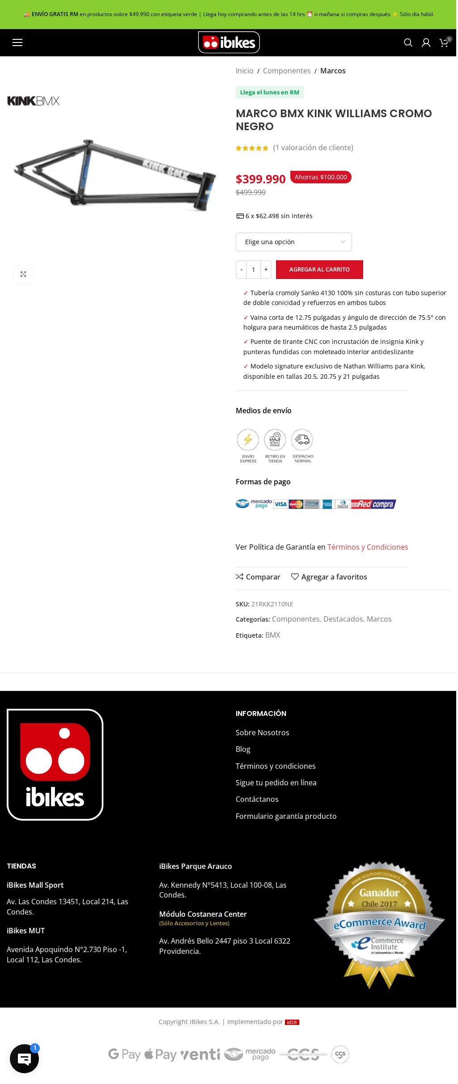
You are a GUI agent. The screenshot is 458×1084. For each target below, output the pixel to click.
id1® (292, 1022)
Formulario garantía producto (286, 816)
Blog (243, 749)
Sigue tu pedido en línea (276, 783)
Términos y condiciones (276, 766)
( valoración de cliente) (313, 147)
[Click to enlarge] (23, 274)
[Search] (408, 42)
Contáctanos (257, 799)
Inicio (245, 71)
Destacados (343, 619)
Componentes (287, 71)
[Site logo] (229, 42)
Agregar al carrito (319, 269)
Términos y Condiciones (367, 547)
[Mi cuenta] (426, 42)
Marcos (333, 71)
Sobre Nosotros (262, 732)
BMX (272, 635)
